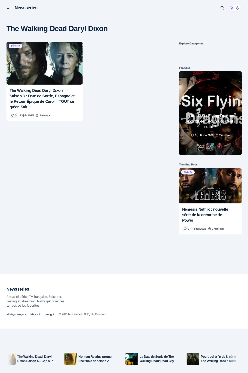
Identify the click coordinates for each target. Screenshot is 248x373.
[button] (9, 8)
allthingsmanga (15, 314)
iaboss (34, 314)
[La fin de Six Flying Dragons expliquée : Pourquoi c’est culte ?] (210, 113)
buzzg (48, 314)
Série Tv (15, 45)
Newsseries (26, 7)
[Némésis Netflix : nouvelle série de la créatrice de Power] (210, 185)
